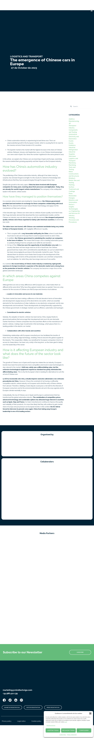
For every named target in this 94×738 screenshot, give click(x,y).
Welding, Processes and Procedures (74, 220)
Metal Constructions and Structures (74, 174)
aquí (66, 722)
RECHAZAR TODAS (68, 730)
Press (71, 193)
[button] (90, 713)
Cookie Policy (62, 734)
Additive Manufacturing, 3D (74, 121)
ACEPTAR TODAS (52, 730)
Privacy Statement (72, 734)
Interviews (72, 156)
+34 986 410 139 (10, 693)
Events (71, 141)
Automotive (73, 134)
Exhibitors (72, 145)
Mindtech (72, 178)
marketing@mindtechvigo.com (17, 690)
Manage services (51, 725)
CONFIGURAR (83, 730)
